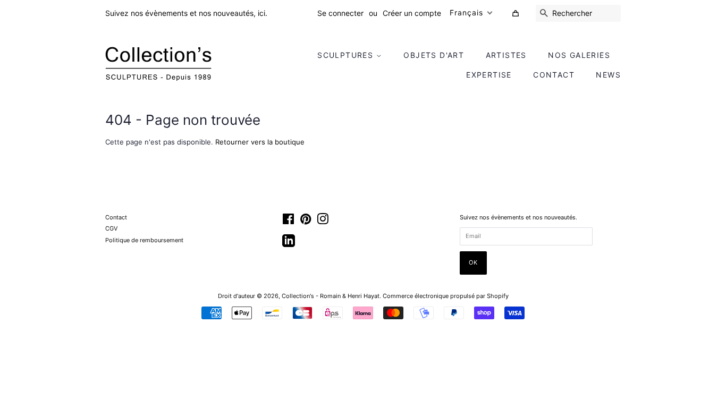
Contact (554, 74)
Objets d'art (433, 55)
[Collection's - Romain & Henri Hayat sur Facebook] (288, 221)
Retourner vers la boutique (260, 142)
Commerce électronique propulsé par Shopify (446, 296)
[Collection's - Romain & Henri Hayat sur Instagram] (322, 221)
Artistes (506, 55)
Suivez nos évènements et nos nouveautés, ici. (186, 13)
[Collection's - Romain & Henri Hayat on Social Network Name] (288, 244)
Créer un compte (412, 13)
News (608, 74)
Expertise (489, 74)
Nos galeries (579, 55)
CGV (111, 228)
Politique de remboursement (144, 240)
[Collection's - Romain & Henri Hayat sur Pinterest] (305, 221)
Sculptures (346, 55)
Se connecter (340, 13)
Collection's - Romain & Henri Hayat (330, 296)
